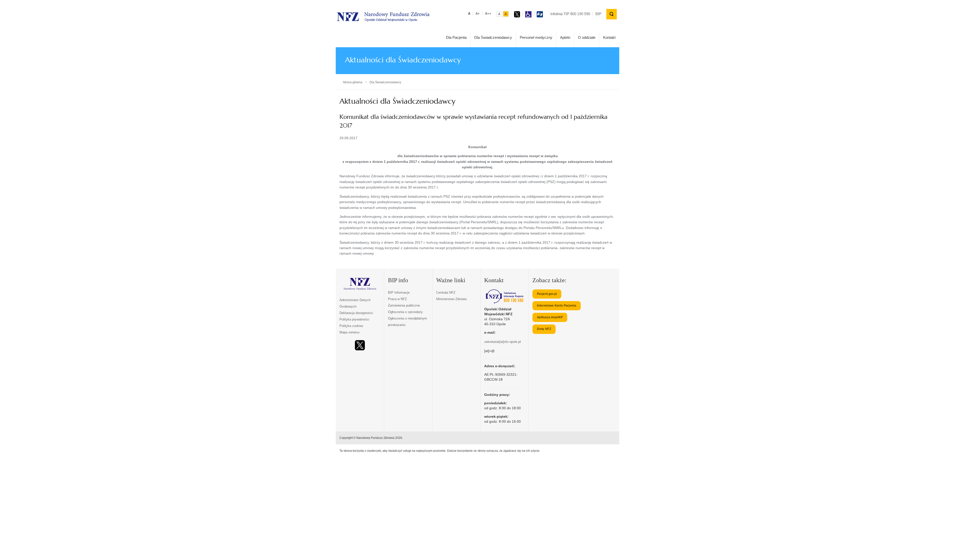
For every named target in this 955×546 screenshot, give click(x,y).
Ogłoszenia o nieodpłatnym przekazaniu (407, 322)
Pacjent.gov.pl (547, 294)
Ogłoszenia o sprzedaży (405, 312)
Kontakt (609, 37)
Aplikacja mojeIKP (550, 317)
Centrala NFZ (445, 292)
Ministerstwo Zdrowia (451, 299)
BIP (598, 14)
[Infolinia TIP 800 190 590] (504, 296)
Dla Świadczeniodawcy (493, 37)
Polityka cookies (351, 326)
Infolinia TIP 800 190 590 (570, 14)
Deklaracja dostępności (356, 313)
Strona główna (352, 82)
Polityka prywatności (354, 319)
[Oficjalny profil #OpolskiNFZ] (359, 345)
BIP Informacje (399, 292)
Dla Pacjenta (456, 37)
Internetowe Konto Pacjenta (556, 305)
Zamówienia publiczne (404, 305)
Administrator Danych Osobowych (355, 303)
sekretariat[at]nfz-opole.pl (502, 342)
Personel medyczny (536, 37)
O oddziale (586, 37)
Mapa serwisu (349, 332)
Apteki (565, 37)
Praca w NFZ (397, 299)
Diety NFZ (544, 329)
